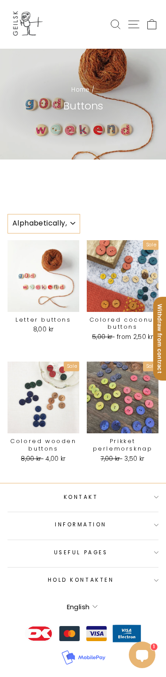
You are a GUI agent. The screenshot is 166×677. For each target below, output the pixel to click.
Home (80, 90)
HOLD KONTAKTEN (81, 580)
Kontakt (81, 497)
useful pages (81, 552)
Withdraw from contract (159, 338)
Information (81, 524)
